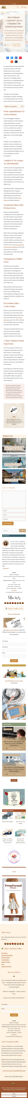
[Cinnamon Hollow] (4, 7)
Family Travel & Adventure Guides (11, 755)
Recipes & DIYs (5, 957)
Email (3, 653)
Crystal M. (12, 748)
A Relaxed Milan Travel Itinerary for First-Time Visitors (14, 480)
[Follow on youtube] (13, 603)
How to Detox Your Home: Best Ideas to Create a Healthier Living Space (14, 743)
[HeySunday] (14, 719)
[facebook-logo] (7, 58)
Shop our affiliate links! (14, 614)
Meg (8, 45)
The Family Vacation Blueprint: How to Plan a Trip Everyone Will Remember (14, 769)
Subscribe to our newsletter (10, 630)
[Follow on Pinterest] (10, 603)
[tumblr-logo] (16, 62)
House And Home (8, 729)
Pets (2, 964)
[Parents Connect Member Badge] (14, 863)
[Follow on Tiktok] (8, 603)
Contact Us (14, 590)
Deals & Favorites (6, 966)
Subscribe (14, 660)
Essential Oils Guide (6, 955)
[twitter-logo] (12, 58)
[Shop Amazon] (23, 603)
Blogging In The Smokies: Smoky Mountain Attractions (20, 840)
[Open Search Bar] (18, 7)
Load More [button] (14, 780)
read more (6, 568)
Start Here (4, 953)
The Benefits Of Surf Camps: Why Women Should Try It (13, 464)
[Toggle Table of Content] (21, 106)
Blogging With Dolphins (7, 821)
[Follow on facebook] (15, 603)
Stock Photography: (14, 1070)
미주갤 (14, 871)
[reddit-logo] (12, 62)
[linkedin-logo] (16, 58)
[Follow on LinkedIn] (20, 603)
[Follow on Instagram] (5, 603)
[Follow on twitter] (18, 603)
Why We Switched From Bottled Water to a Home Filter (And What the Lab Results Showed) (14, 448)
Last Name (5, 647)
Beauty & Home (5, 962)
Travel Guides (5, 960)
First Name (5, 641)
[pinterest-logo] (20, 58)
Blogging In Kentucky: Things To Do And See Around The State (8, 840)
